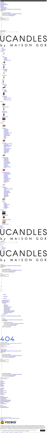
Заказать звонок (3, 266)
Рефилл (1, 384)
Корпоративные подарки (4, 407)
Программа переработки (4, 401)
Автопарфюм (2, 383)
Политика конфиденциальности (5, 400)
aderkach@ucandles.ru (12, 14)
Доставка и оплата (3, 399)
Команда (1, 388)
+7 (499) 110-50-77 (3, 8)
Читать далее (4, 428)
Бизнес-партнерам (3, 403)
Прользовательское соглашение (13, 418)
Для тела (1, 382)
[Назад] (5, 304)
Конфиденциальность (4, 418)
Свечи (1, 380)
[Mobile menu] (1, 249)
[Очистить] (17, 31)
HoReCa (1, 405)
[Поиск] (1, 286)
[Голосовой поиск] (1, 34)
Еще (5, 138)
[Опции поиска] (1, 32)
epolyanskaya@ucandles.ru (17, 13)
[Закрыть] (1, 290)
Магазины (2, 396)
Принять (42, 430)
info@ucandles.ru (8, 12)
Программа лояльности (4, 397)
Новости (1, 389)
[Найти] (3, 34)
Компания (2, 386)
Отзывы (1, 391)
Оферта (1, 419)
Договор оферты (3, 398)
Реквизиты (2, 402)
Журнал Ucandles (3, 390)
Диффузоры (2, 381)
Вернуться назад (3, 344)
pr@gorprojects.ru (11, 15)
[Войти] (0, 287)
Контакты (2, 393)
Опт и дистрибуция (3, 406)
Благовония (2, 385)
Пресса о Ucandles (3, 392)
